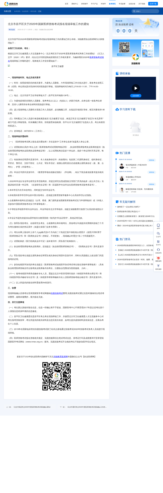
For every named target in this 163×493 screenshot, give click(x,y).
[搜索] (134, 11)
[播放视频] (136, 88)
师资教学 (84, 3)
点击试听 (135, 95)
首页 (66, 3)
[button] (135, 52)
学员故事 (122, 3)
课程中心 (74, 3)
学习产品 (94, 3)
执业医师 (25, 11)
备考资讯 (112, 3)
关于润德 (141, 3)
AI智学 (103, 3)
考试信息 (33, 11)
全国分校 (132, 3)
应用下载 (153, 3)
